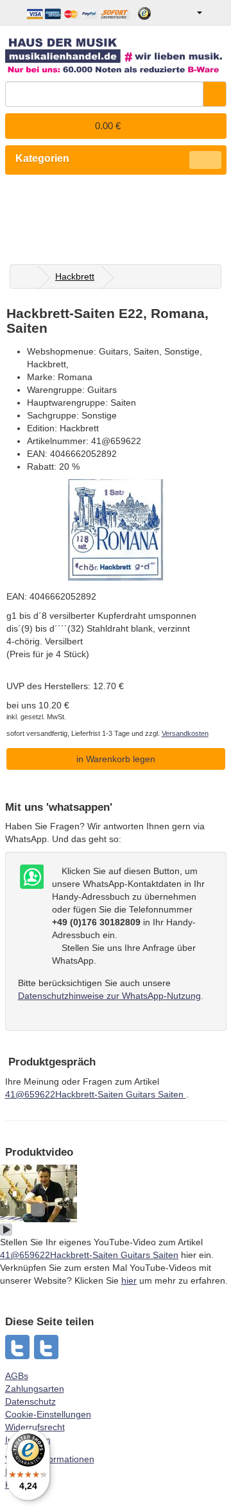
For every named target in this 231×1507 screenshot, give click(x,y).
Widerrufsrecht (35, 1427)
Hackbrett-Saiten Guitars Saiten (95, 1094)
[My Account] (190, 13)
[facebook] (47, 1347)
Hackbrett (74, 276)
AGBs (16, 1376)
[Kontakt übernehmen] (31, 877)
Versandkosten (185, 733)
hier (129, 1280)
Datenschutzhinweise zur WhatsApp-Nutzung (109, 996)
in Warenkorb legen (115, 759)
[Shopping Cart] (216, 13)
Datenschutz (30, 1401)
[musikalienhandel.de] (116, 50)
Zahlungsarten (34, 1388)
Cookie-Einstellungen (48, 1414)
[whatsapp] (18, 1347)
